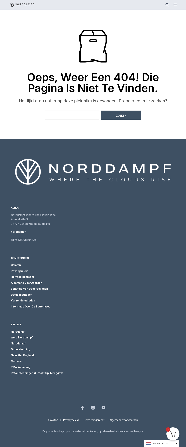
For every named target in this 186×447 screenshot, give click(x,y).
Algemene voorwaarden (26, 283)
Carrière (16, 361)
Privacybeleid (19, 271)
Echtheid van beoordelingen (29, 288)
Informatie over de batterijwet (30, 306)
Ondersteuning (20, 349)
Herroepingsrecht (22, 277)
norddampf (18, 232)
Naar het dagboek (23, 355)
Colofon (16, 265)
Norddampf (18, 331)
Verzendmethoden (23, 300)
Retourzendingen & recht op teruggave (37, 373)
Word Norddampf (22, 337)
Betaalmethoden (21, 294)
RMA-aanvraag (20, 367)
